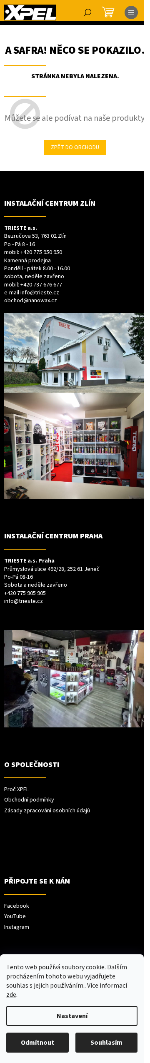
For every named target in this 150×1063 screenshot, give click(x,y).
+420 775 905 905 (25, 593)
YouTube (15, 917)
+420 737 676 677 (41, 285)
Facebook (16, 906)
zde (11, 994)
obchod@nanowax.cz (30, 301)
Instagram (16, 927)
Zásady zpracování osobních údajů (47, 811)
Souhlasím (106, 1042)
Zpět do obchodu (75, 147)
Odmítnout (37, 1042)
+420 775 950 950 (41, 252)
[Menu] (131, 12)
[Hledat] (87, 12)
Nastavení (72, 1016)
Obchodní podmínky (29, 800)
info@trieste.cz (39, 293)
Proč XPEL (16, 790)
